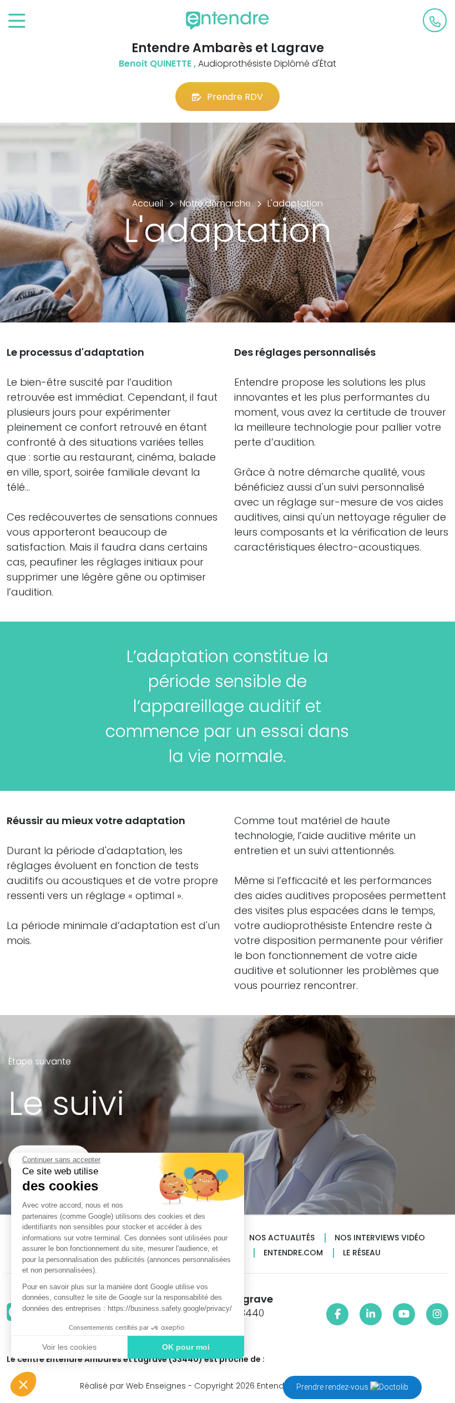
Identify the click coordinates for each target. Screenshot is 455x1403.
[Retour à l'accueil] (227, 20)
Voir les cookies (69, 1347)
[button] (23, 1384)
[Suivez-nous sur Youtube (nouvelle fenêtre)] (404, 1314)
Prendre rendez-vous (333, 1386)
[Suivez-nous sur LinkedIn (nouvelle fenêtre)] (371, 1314)
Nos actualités (282, 1238)
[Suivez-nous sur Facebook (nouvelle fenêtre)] (337, 1314)
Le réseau (362, 1253)
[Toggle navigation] (17, 21)
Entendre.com (293, 1253)
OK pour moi (186, 1347)
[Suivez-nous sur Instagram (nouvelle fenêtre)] (437, 1314)
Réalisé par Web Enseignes (133, 1385)
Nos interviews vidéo (380, 1238)
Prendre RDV (235, 96)
